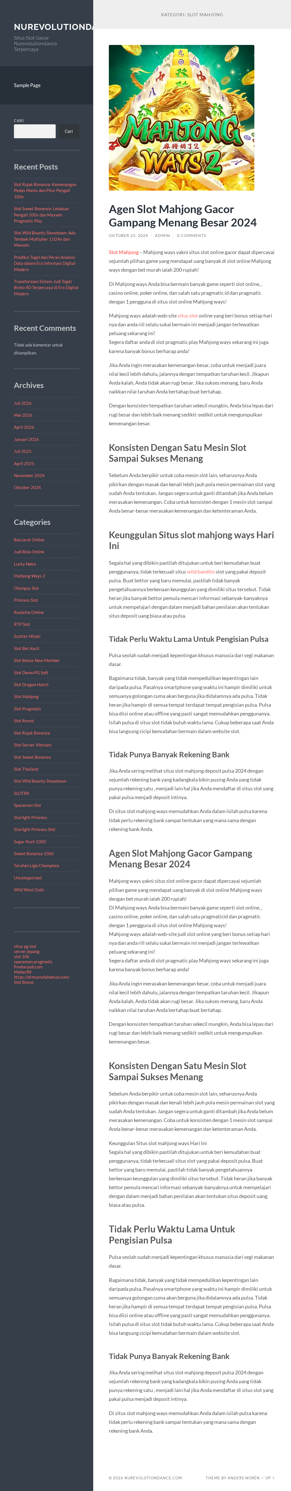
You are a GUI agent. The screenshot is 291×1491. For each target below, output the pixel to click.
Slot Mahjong (26, 696)
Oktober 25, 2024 (128, 235)
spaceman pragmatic (33, 961)
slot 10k (21, 956)
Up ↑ (270, 1478)
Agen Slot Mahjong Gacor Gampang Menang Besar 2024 (183, 215)
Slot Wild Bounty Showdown (40, 780)
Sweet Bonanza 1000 (34, 853)
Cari (19, 120)
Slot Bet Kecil (26, 648)
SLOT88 (21, 793)
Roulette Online (29, 612)
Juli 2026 (23, 403)
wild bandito (201, 571)
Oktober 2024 (27, 487)
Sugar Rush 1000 (30, 841)
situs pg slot (25, 946)
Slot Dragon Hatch (31, 684)
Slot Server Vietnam (32, 744)
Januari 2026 (26, 439)
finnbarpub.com (28, 966)
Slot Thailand (26, 769)
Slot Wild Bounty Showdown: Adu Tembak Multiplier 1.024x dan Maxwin (45, 239)
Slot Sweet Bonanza (32, 757)
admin (162, 235)
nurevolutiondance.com (76, 27)
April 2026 (24, 427)
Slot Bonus (24, 982)
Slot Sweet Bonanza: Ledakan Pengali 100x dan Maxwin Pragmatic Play (41, 214)
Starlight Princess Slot (34, 829)
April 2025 (24, 463)
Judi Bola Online (29, 551)
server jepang (27, 951)
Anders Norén (244, 1478)
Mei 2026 (23, 415)
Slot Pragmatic (27, 708)
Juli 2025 (23, 451)
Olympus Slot (26, 588)
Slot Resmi (24, 720)
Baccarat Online (29, 539)
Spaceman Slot (27, 805)
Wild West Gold (28, 889)
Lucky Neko (25, 563)
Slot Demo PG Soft (31, 672)
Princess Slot (26, 600)
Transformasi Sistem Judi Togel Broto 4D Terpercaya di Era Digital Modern (46, 287)
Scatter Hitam (27, 636)
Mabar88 (23, 971)
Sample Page (27, 85)
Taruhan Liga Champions (36, 865)
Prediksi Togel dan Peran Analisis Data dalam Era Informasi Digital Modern (44, 263)
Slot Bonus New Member (37, 660)
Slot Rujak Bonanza (32, 732)
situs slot (188, 315)
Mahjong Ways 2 (29, 575)
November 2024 (29, 475)
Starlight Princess (30, 817)
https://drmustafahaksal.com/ (42, 976)
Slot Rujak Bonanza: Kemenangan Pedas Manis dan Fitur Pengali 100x (45, 190)
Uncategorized (27, 877)
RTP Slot (22, 624)
